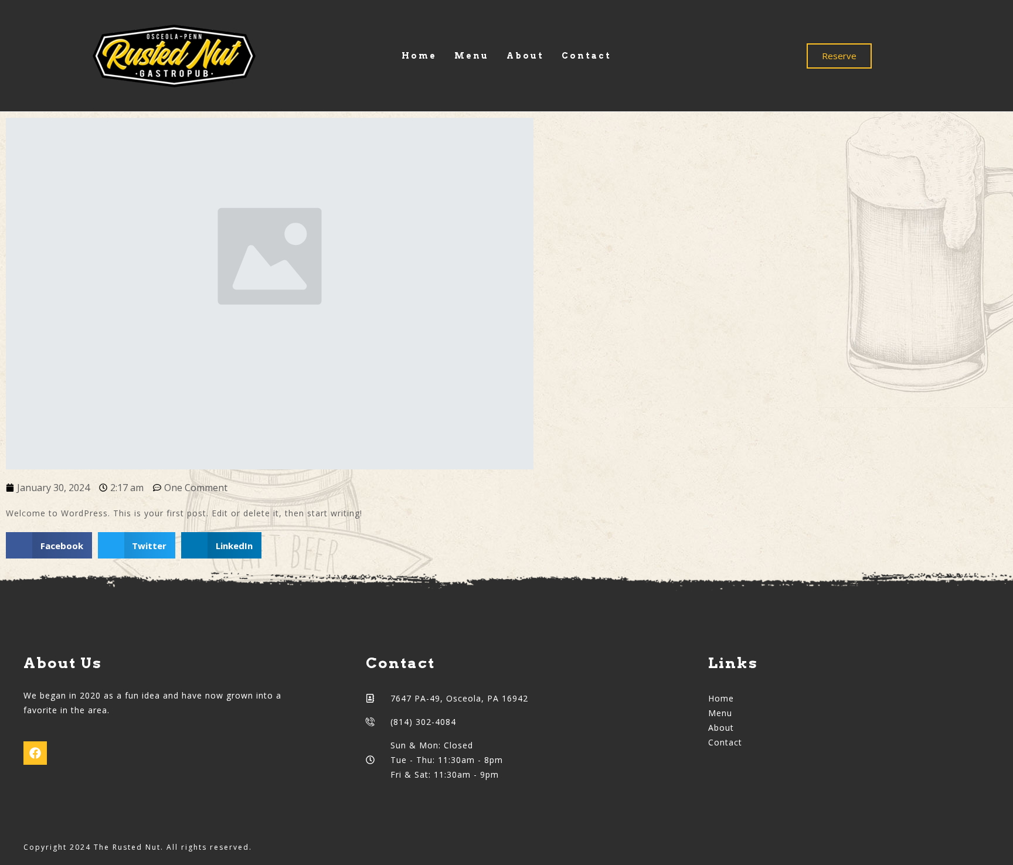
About (525, 55)
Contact (586, 55)
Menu (471, 55)
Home (419, 55)
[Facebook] (35, 753)
